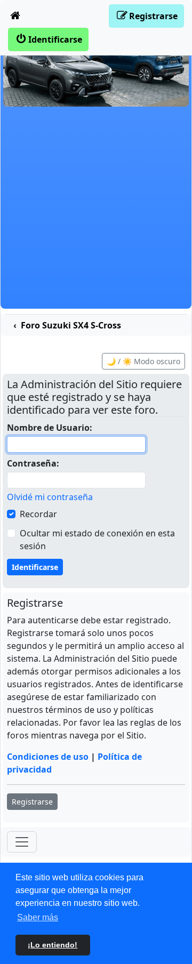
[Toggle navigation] (22, 842)
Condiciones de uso (48, 756)
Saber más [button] (37, 917)
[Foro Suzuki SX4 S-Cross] (96, 68)
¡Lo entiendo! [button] (52, 945)
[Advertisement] (96, 213)
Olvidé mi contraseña (50, 497)
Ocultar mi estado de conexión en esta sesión (97, 539)
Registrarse (32, 802)
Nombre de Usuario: (49, 427)
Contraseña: (33, 463)
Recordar (38, 514)
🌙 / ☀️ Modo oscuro (143, 361)
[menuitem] (15, 16)
